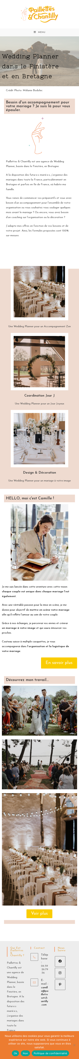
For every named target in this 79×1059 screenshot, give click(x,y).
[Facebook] (60, 961)
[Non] (74, 1045)
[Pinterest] (60, 984)
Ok (15, 1053)
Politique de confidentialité (50, 1053)
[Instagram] (60, 973)
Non (25, 1053)
